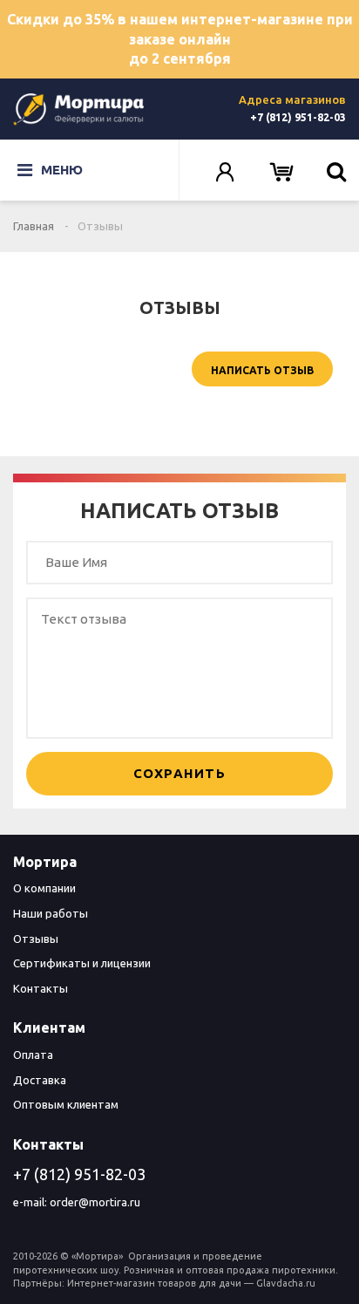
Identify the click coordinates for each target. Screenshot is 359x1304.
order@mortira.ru (95, 1202)
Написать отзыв (262, 370)
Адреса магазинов (292, 99)
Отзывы (35, 938)
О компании (44, 888)
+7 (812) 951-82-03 (298, 117)
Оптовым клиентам (66, 1104)
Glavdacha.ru (285, 1283)
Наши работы (50, 913)
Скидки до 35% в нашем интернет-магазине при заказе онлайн (180, 39)
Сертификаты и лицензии (82, 963)
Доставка (39, 1080)
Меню (62, 169)
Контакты (40, 988)
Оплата (33, 1054)
